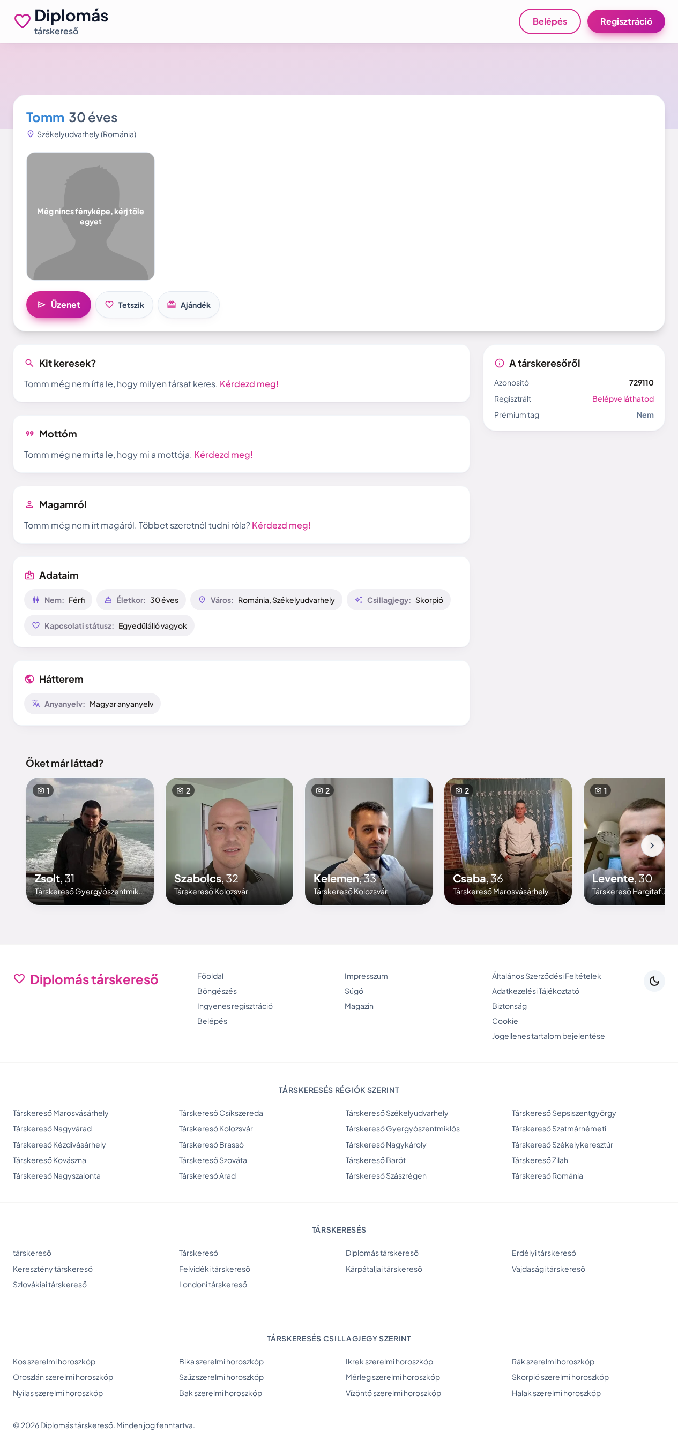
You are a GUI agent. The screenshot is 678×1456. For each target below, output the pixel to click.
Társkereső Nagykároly (386, 1144)
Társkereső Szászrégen (386, 1175)
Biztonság (509, 1005)
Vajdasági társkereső (548, 1268)
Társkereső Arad (207, 1175)
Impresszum (366, 975)
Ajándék (189, 305)
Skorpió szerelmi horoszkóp (560, 1377)
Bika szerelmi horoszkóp (221, 1361)
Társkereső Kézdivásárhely (59, 1144)
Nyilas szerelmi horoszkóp (58, 1393)
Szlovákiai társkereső (50, 1284)
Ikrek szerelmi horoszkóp (389, 1361)
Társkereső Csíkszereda (221, 1113)
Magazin (359, 1005)
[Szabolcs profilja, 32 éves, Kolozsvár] (229, 841)
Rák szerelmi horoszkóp (553, 1361)
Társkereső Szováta (213, 1160)
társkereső (32, 1252)
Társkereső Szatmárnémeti (559, 1128)
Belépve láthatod (623, 398)
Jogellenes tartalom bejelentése (548, 1035)
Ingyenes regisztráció (235, 1005)
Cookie (505, 1020)
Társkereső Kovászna (49, 1160)
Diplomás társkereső (382, 1252)
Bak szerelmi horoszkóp (220, 1393)
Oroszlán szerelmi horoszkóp (63, 1377)
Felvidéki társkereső (214, 1268)
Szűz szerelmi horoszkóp (221, 1377)
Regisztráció (626, 21)
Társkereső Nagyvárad (52, 1128)
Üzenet (58, 305)
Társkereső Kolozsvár (216, 1128)
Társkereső (198, 1252)
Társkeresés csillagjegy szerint (339, 1338)
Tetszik (124, 305)
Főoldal (210, 975)
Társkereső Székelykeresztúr (562, 1144)
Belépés (550, 21)
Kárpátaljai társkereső (384, 1268)
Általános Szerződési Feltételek (546, 975)
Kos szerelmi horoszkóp (54, 1361)
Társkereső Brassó (211, 1144)
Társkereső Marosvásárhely (61, 1113)
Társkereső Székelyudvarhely (397, 1113)
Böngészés (217, 990)
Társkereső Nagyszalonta (57, 1175)
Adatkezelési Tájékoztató (535, 990)
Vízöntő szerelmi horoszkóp (393, 1393)
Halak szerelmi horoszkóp (556, 1393)
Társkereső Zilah (540, 1160)
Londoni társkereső (213, 1284)
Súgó (354, 990)
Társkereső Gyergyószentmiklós (403, 1128)
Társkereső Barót (376, 1160)
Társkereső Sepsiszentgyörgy (564, 1113)
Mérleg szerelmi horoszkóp (393, 1377)
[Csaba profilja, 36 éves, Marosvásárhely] (508, 841)
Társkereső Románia (547, 1175)
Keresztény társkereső (53, 1268)
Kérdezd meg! (249, 383)
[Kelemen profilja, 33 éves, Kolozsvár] (369, 841)
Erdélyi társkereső (544, 1252)
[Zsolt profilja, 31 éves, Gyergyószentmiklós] (90, 841)
